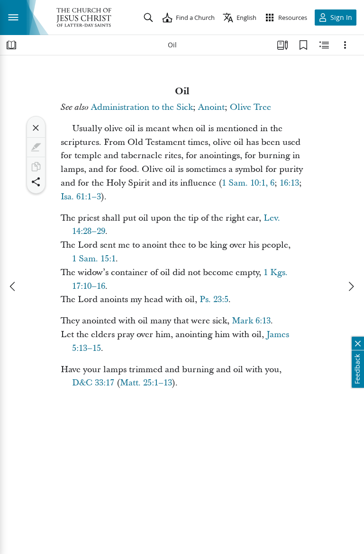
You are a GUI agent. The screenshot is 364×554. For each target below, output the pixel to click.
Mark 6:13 (251, 321)
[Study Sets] (282, 45)
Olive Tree (250, 107)
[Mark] (36, 147)
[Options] (345, 45)
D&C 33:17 (93, 383)
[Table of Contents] (11, 45)
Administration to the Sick (142, 107)
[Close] (36, 127)
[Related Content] (324, 45)
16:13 (289, 183)
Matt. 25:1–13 (146, 383)
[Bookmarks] (303, 45)
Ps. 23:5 (214, 299)
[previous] (13, 286)
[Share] (36, 181)
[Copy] (36, 166)
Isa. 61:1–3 (81, 197)
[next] (350, 286)
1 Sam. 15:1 (94, 259)
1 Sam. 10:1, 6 (248, 183)
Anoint (211, 107)
